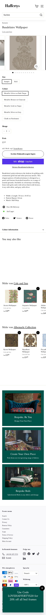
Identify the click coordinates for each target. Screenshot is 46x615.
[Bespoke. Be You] (23, 403)
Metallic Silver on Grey (12, 112)
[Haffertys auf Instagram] (24, 553)
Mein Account (6, 541)
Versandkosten (17, 148)
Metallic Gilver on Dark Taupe (15, 93)
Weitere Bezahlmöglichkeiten (23, 167)
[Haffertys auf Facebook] (29, 553)
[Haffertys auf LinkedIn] (24, 558)
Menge (5, 126)
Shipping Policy (7, 538)
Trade (4, 532)
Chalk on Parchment (11, 119)
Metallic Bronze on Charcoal (14, 100)
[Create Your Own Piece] (23, 440)
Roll (16, 81)
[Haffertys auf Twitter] (33, 553)
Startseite (5, 23)
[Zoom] (36, 66)
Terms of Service (7, 535)
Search (4, 516)
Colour (5, 89)
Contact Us (5, 519)
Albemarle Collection (25, 327)
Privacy (4, 522)
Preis (4, 138)
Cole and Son (7, 32)
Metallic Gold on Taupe (12, 106)
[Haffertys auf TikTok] (38, 553)
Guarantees (5, 529)
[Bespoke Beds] (23, 477)
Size (3, 77)
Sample (6, 81)
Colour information (10, 230)
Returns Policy (7, 525)
